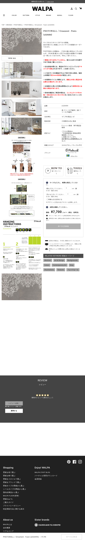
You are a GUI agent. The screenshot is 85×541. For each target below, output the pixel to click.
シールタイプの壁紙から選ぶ (14, 489)
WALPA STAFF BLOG (42, 472)
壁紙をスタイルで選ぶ (12, 479)
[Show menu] (4, 15)
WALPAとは (7, 524)
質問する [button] (14, 411)
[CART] (80, 9)
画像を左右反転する (55, 199)
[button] (76, 9)
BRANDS (9, 25)
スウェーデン (74, 156)
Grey (71, 265)
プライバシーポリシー (12, 506)
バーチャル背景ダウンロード (46, 476)
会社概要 (6, 528)
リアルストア (8, 531)
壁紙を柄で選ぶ (9, 476)
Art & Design (59, 260)
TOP (3, 25)
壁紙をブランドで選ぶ (12, 482)
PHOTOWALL (18, 25)
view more (50, 1)
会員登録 (38, 479)
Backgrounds (72, 260)
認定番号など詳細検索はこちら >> (72, 140)
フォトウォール (72, 270)
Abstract (47, 260)
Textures (60, 270)
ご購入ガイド (8, 502)
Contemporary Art (59, 265)
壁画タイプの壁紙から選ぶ (13, 486)
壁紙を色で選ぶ (9, 472)
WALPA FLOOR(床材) (11, 496)
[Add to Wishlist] (63, 232)
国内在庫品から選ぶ (11, 492)
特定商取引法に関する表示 (13, 509)
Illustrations (49, 270)
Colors (46, 265)
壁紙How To (8, 499)
